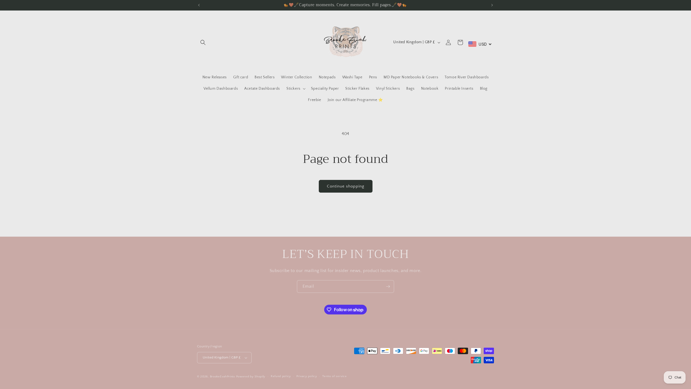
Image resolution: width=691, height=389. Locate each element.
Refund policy (281, 376)
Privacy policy (306, 376)
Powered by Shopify (251, 376)
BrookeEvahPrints (223, 376)
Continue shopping (345, 186)
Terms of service (334, 376)
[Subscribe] (388, 286)
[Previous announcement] (199, 5)
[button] (203, 42)
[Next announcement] (492, 5)
